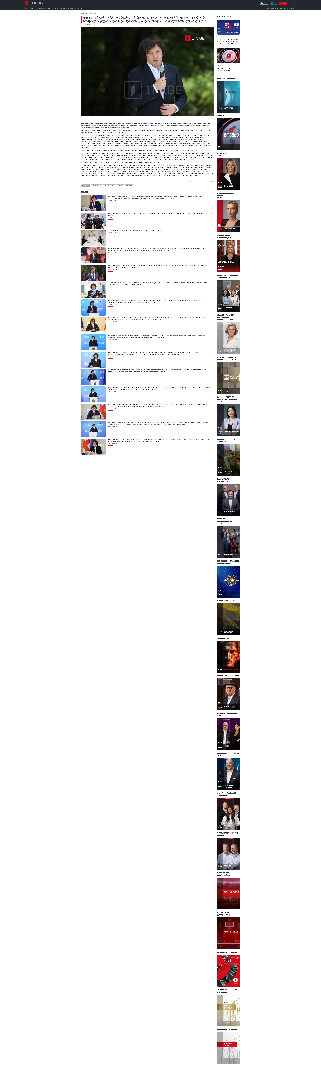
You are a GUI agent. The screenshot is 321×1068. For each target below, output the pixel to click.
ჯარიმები (129, 185)
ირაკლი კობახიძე (109, 185)
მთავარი (84, 13)
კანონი (120, 185)
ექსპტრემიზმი (96, 185)
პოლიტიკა (92, 13)
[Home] (26, 3)
